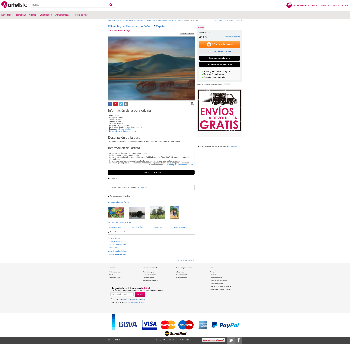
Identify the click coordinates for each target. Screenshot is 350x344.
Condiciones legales (216, 283)
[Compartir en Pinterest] (115, 104)
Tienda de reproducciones (218, 280)
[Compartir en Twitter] (121, 104)
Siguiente (191, 33)
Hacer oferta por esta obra (220, 64)
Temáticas (21, 15)
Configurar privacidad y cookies (220, 289)
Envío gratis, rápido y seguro (217, 71)
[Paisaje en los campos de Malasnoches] (159, 212)
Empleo (111, 275)
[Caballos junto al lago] (151, 68)
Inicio (109, 20)
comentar (143, 187)
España (160, 26)
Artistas (32, 15)
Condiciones (140, 302)
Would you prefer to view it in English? (228, 20)
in (125, 340)
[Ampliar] (192, 105)
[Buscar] (111, 5)
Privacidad (132, 302)
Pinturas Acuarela (115, 227)
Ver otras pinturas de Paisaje (118, 202)
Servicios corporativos (150, 280)
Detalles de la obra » (232, 36)
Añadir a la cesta (222, 44)
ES (109, 340)
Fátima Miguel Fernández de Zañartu (170, 20)
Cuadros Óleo (158, 227)
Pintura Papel (113, 248)
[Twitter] (231, 340)
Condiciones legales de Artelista (133, 299)
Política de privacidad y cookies (220, 286)
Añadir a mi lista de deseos (221, 52)
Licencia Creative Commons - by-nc (122, 131)
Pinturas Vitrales (180, 227)
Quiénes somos (114, 272)
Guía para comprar (149, 275)
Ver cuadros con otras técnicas (119, 222)
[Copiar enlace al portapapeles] (126, 104)
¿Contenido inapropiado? (186, 260)
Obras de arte (117, 20)
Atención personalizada (214, 77)
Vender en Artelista (301, 5)
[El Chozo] (176, 212)
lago (122, 129)
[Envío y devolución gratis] (219, 110)
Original (201, 27)
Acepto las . (129, 299)
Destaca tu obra (181, 277)
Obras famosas (62, 15)
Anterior (183, 33)
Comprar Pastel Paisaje (117, 254)
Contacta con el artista (151, 172)
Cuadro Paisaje (151, 20)
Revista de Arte (80, 15)
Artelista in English (115, 277)
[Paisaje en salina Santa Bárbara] (139, 213)
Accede (345, 5)
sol (119, 129)
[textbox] (73, 5)
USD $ (227, 84)
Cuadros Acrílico (137, 227)
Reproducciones (148, 277)
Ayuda (314, 5)
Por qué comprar (148, 272)
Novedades (7, 15)
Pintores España (114, 238)
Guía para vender (182, 275)
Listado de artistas (216, 277)
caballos (128, 129)
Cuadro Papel (139, 20)
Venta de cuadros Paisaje (117, 251)
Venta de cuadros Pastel (117, 245)
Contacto (213, 275)
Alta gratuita (333, 5)
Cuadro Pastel (128, 20)
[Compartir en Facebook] (110, 104)
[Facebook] (238, 340)
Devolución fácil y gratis (214, 74)
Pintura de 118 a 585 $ (116, 241)
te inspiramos (232, 146)
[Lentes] (118, 212)
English (323, 5)
